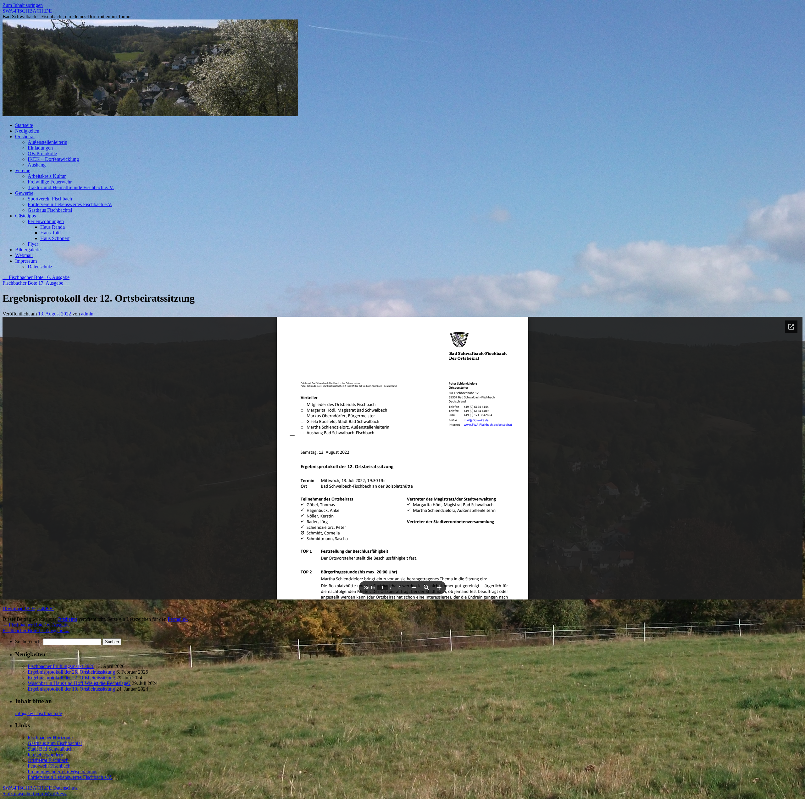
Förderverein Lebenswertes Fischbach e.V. (70, 204)
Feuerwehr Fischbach (49, 766)
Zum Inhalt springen (23, 5)
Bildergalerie (28, 249)
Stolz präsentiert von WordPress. (35, 793)
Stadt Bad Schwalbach (50, 749)
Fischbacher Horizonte (50, 737)
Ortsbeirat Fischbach (48, 760)
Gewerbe (24, 193)
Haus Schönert (54, 238)
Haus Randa (52, 227)
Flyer (33, 244)
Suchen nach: (28, 641)
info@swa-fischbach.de (38, 713)
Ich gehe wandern (45, 754)
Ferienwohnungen (46, 221)
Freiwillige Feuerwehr (50, 181)
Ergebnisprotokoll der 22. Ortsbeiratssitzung (71, 677)
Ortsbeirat (25, 136)
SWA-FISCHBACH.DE (27, 11)
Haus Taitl (50, 232)
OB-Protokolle (42, 153)
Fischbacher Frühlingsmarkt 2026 (61, 666)
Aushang (37, 164)
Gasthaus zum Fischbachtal (55, 743)
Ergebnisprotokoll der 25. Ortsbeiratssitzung (71, 672)
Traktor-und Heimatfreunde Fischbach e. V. (71, 187)
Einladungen (40, 147)
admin (87, 313)
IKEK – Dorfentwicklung (53, 159)
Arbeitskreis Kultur (47, 176)
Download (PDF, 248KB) (28, 608)
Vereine (22, 170)
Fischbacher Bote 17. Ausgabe (36, 283)
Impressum (26, 261)
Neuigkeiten (27, 131)
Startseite (24, 125)
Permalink (178, 619)
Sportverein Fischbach (50, 198)
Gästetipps (25, 215)
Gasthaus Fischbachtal (50, 210)
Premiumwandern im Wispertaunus (62, 771)
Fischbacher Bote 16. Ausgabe (36, 277)
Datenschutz (40, 266)
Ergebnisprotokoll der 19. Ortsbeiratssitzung (71, 689)
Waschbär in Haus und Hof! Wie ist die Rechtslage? (79, 683)
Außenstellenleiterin (47, 142)
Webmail (24, 255)
